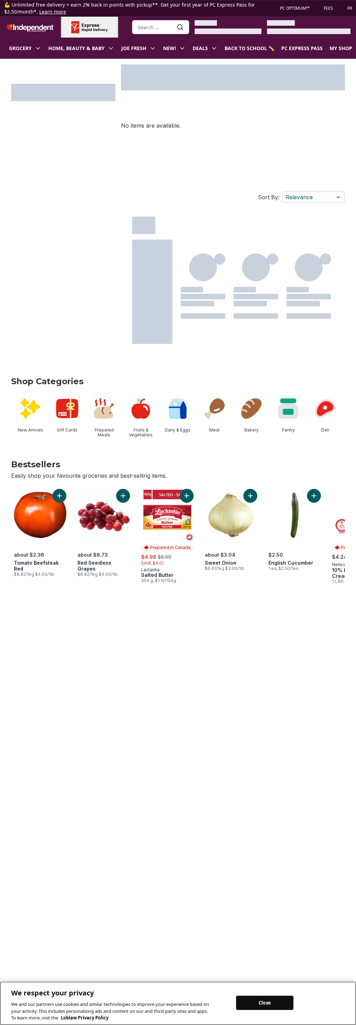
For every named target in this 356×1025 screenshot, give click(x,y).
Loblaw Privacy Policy (84, 1018)
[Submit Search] (180, 27)
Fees (328, 8)
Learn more (52, 11)
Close (265, 1002)
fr (349, 8)
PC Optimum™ (294, 8)
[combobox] (160, 27)
